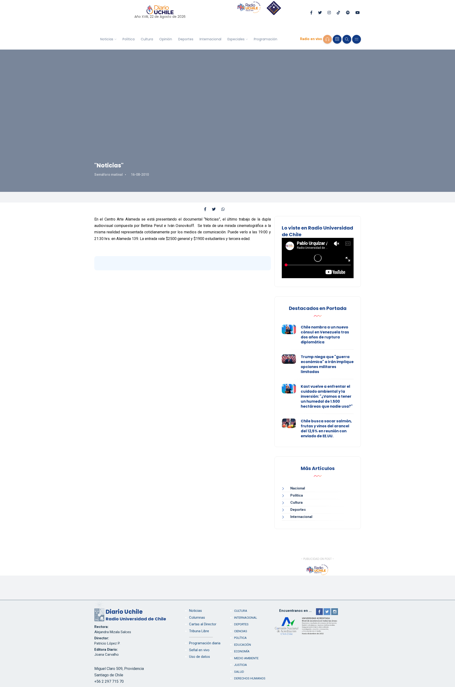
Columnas (197, 617)
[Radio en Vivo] (327, 39)
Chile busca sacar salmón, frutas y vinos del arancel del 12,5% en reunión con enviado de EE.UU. (326, 428)
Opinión (165, 39)
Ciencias (240, 631)
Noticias (106, 39)
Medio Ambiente (246, 658)
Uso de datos (199, 657)
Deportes (185, 39)
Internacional (210, 39)
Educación (242, 644)
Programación (265, 39)
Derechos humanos (249, 678)
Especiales (236, 39)
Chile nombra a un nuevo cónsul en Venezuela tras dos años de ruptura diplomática (325, 335)
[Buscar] (346, 39)
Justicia (240, 665)
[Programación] (337, 39)
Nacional (297, 488)
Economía (242, 651)
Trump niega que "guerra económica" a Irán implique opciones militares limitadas (327, 364)
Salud (239, 671)
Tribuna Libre (199, 631)
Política (129, 39)
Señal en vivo (199, 650)
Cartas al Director (202, 624)
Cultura (147, 39)
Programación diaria (204, 643)
